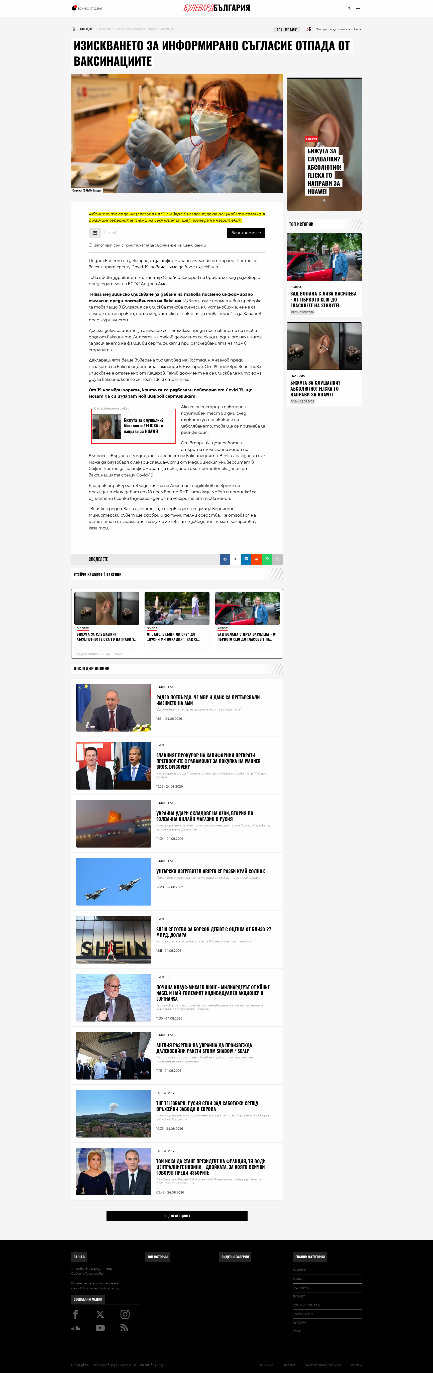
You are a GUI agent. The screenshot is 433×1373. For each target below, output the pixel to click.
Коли (297, 1331)
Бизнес (299, 1296)
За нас (79, 1257)
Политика (301, 1287)
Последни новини (92, 668)
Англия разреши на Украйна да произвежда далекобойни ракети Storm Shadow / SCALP (204, 1048)
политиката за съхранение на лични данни (165, 245)
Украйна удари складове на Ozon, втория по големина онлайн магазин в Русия (204, 816)
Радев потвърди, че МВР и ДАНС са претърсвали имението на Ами (208, 700)
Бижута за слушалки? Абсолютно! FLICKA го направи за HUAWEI (324, 171)
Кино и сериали (306, 1305)
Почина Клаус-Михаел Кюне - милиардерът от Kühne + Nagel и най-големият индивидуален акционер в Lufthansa (214, 993)
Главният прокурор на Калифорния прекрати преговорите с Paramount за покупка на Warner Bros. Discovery (208, 761)
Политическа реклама (323, 1364)
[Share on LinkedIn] (246, 559)
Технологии (303, 1314)
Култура (299, 1322)
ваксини (114, 574)
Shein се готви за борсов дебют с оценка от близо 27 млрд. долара (213, 932)
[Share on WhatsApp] (267, 559)
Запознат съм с (150, 245)
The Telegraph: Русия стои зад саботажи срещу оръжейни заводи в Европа (207, 1106)
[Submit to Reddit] (256, 559)
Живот (298, 1279)
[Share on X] (235, 559)
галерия (299, 1270)
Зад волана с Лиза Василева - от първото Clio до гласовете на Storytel (323, 299)
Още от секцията (177, 1215)
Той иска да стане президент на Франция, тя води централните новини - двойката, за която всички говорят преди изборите (211, 1167)
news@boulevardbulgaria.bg (95, 1288)
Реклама (288, 1364)
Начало (266, 1364)
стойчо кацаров (88, 574)
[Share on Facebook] (225, 559)
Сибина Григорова (87, 1273)
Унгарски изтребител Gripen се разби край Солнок (210, 871)
